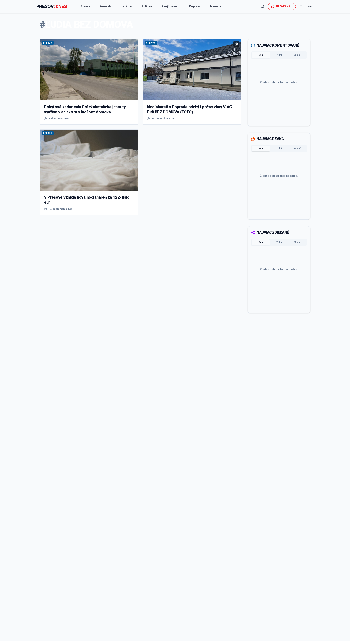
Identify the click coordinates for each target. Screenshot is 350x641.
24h (261, 55)
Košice (127, 6)
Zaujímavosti (170, 6)
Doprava (195, 6)
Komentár (106, 6)
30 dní (296, 55)
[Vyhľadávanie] (262, 6)
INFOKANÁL (284, 6)
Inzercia (215, 6)
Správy (85, 6)
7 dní (279, 55)
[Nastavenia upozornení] (301, 6)
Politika (146, 6)
